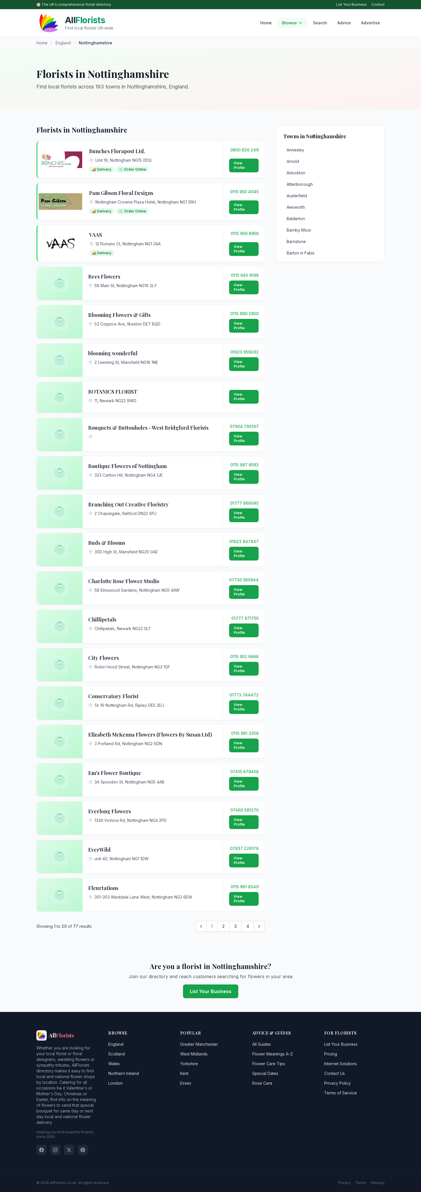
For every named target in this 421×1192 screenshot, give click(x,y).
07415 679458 (244, 771)
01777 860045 (244, 503)
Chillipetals (102, 619)
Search (320, 22)
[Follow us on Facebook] (41, 1150)
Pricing (330, 1053)
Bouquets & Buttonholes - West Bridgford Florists (148, 427)
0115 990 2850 (244, 313)
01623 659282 (244, 352)
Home (266, 22)
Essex (185, 1083)
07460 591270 (244, 810)
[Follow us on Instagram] (55, 1150)
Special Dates (265, 1073)
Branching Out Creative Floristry (128, 504)
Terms (360, 1183)
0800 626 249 (244, 149)
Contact (378, 4)
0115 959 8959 (245, 233)
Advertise (370, 22)
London (115, 1083)
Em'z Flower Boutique (114, 772)
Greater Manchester (199, 1044)
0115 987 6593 (244, 464)
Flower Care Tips (268, 1063)
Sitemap (378, 1183)
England (115, 1044)
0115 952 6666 (244, 656)
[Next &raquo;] (259, 926)
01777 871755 (245, 618)
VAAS (95, 234)
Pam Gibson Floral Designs (121, 193)
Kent (184, 1073)
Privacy (344, 1183)
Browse (289, 22)
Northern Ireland (123, 1073)
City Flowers (103, 657)
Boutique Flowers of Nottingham (127, 466)
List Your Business (351, 4)
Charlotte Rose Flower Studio (123, 581)
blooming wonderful (112, 353)
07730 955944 (244, 579)
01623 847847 (244, 541)
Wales (114, 1063)
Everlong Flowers (109, 811)
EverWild (99, 849)
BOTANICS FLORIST (112, 391)
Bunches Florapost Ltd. (117, 151)
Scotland (116, 1053)
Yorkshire (189, 1063)
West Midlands (194, 1053)
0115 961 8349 (245, 886)
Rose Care (262, 1083)
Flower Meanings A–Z (272, 1053)
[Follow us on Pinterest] (83, 1150)
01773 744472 (244, 694)
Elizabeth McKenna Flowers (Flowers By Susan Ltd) (150, 734)
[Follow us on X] (69, 1150)
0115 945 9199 (245, 275)
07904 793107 (244, 426)
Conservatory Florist (113, 696)
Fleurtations (103, 888)
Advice (344, 22)
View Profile (239, 165)
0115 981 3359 (245, 733)
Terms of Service (340, 1092)
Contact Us (334, 1073)
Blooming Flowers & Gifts (119, 314)
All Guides (261, 1044)
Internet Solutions (340, 1063)
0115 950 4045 (244, 191)
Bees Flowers (104, 276)
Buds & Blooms (106, 542)
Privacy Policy (337, 1083)
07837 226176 (244, 848)
